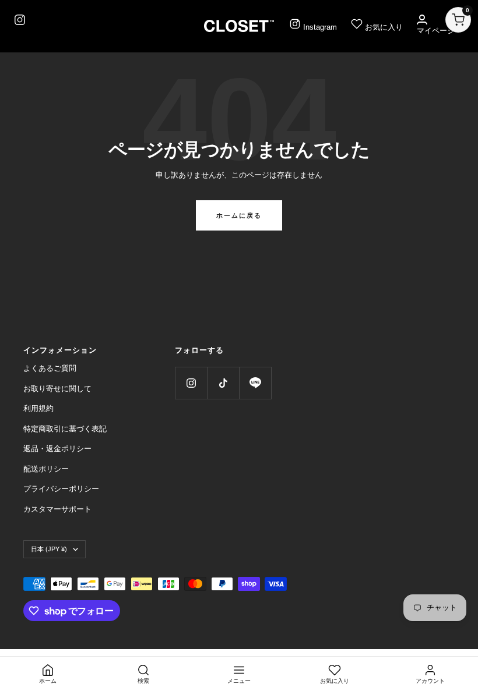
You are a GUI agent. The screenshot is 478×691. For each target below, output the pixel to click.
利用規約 (38, 408)
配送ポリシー (46, 469)
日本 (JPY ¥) (49, 548)
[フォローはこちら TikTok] (223, 383)
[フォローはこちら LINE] (255, 383)
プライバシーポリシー (61, 488)
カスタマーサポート (57, 509)
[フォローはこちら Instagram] (191, 383)
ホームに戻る (239, 215)
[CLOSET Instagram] (20, 20)
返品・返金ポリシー (57, 448)
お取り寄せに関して (57, 388)
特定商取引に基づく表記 (65, 428)
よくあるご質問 (49, 368)
